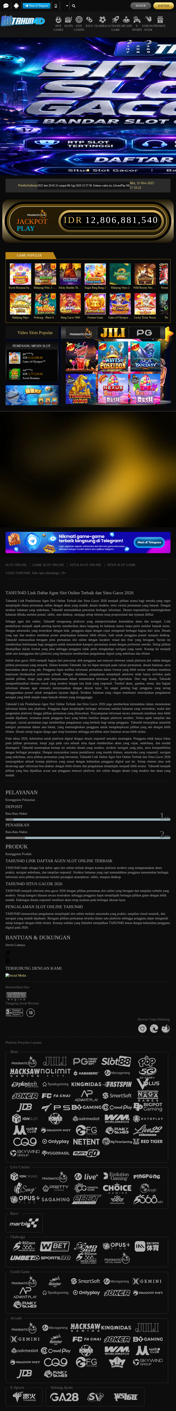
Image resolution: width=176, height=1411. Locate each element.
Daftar (163, 5)
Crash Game (115, 27)
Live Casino (79, 27)
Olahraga (102, 26)
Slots (68, 26)
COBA (83, 352)
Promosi (160, 26)
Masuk (141, 5)
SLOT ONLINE (16, 565)
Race (89, 26)
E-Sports (137, 27)
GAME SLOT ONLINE (48, 565)
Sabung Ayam (148, 27)
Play (26, 228)
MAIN (23, 274)
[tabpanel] (88, 106)
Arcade (126, 26)
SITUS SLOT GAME (121, 565)
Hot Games (58, 27)
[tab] (81, 332)
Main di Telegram (38, 5)
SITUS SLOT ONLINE (85, 565)
